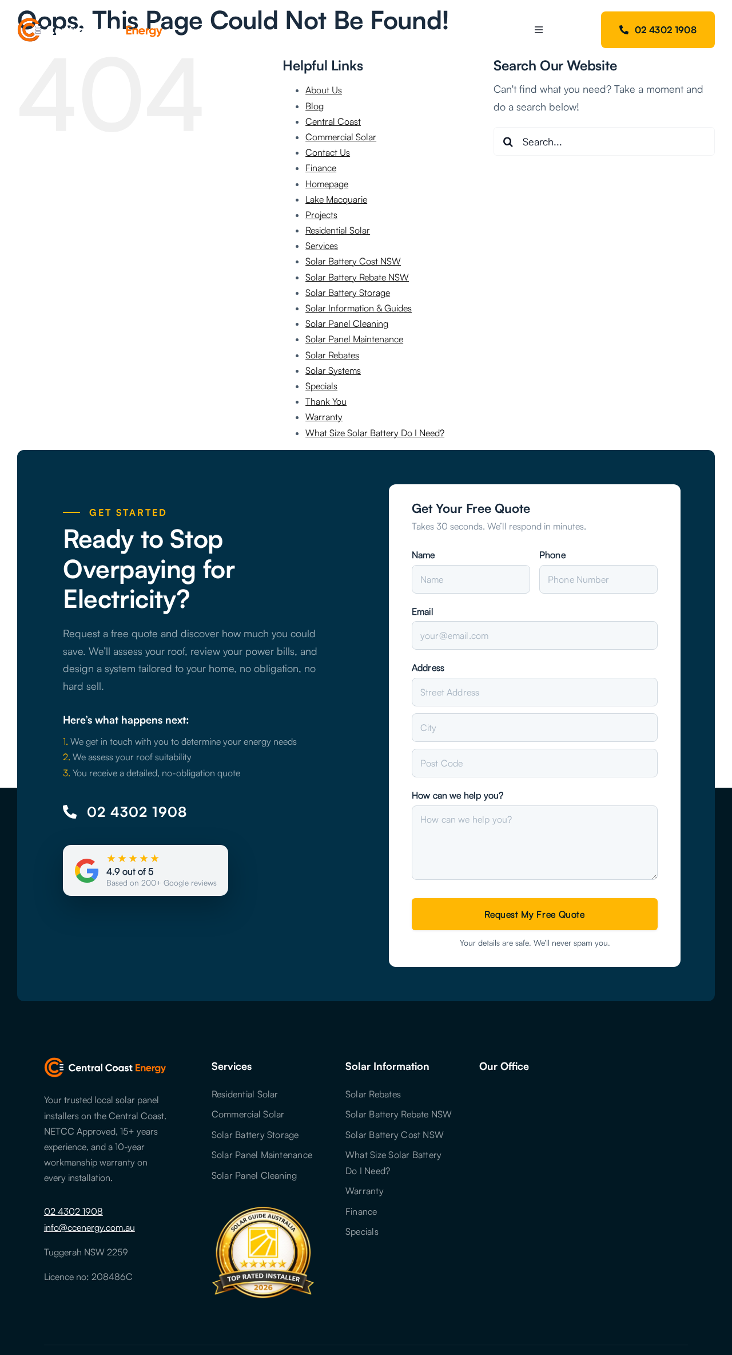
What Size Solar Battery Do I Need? (374, 433)
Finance (320, 167)
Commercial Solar (340, 137)
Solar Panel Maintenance (354, 339)
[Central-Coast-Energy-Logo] (90, 23)
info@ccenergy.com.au (89, 1227)
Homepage (326, 183)
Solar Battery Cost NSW (353, 261)
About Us (323, 90)
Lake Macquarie (336, 199)
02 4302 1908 (73, 1211)
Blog (314, 106)
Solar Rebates (332, 355)
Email (422, 611)
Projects (321, 214)
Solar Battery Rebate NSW (357, 277)
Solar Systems (333, 370)
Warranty (324, 416)
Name (423, 554)
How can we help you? (457, 795)
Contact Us (327, 152)
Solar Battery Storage (347, 292)
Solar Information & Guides (358, 308)
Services (321, 245)
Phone (552, 554)
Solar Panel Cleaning (346, 323)
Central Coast (333, 121)
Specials (321, 386)
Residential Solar (337, 230)
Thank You (326, 401)
